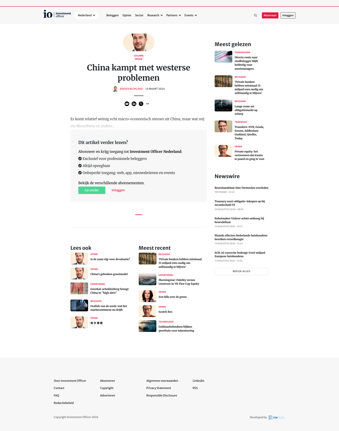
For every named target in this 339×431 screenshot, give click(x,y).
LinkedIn (198, 381)
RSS (195, 388)
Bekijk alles (241, 271)
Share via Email (127, 103)
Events (189, 15)
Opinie (127, 15)
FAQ (56, 395)
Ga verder (92, 190)
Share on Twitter (141, 103)
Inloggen (288, 15)
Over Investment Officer (70, 381)
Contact (59, 388)
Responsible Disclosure (161, 395)
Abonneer (270, 15)
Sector (139, 15)
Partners (172, 15)
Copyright (106, 388)
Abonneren (107, 381)
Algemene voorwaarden (162, 381)
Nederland (85, 15)
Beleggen (112, 15)
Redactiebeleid (64, 403)
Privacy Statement (158, 388)
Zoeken (255, 15)
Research (153, 15)
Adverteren (107, 395)
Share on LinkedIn (134, 103)
